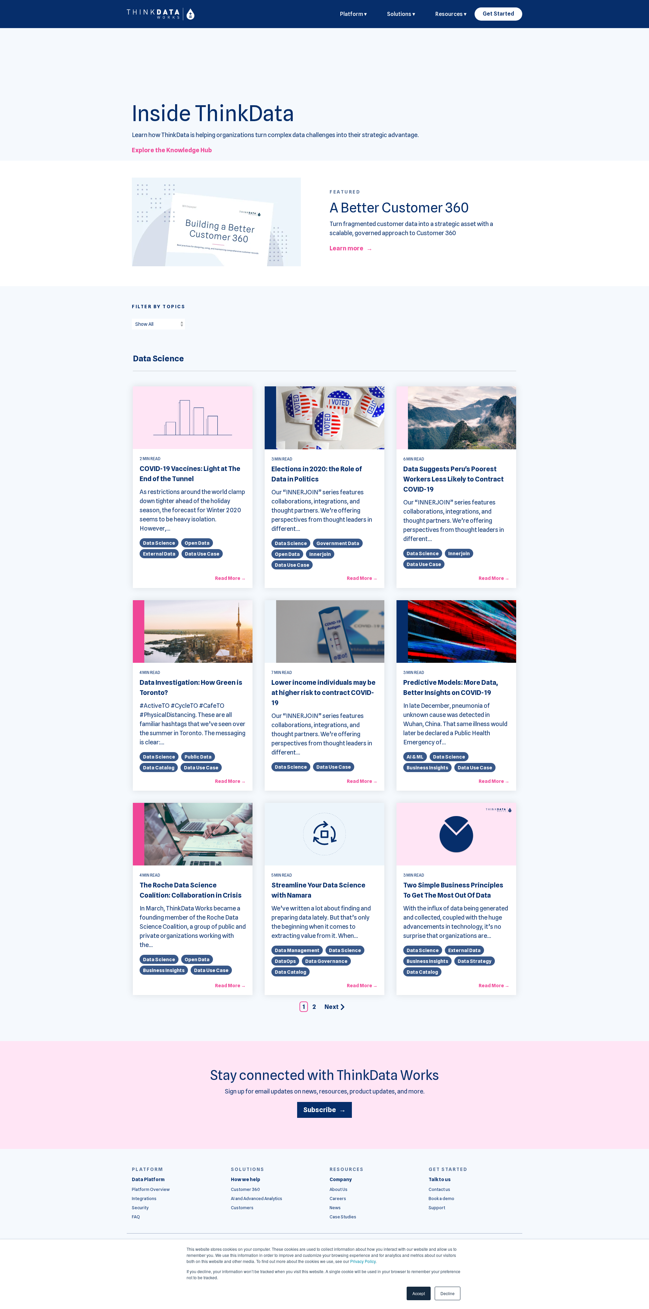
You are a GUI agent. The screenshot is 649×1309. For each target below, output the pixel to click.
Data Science (159, 543)
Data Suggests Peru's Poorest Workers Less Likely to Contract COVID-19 (453, 479)
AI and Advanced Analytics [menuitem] (256, 1198)
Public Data (198, 757)
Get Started (498, 13)
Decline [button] (447, 1293)
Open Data (197, 543)
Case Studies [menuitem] (343, 1216)
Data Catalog (158, 767)
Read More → (230, 578)
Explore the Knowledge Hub (172, 150)
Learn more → (351, 248)
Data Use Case (202, 554)
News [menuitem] (335, 1207)
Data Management (297, 950)
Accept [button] (418, 1293)
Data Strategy (474, 961)
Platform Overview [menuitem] (151, 1189)
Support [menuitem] (437, 1207)
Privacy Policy (363, 1261)
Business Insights (427, 767)
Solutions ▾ (401, 14)
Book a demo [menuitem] (441, 1198)
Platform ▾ (353, 14)
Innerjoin (320, 554)
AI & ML (415, 757)
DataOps (285, 961)
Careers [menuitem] (338, 1198)
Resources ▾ (450, 14)
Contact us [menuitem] (439, 1189)
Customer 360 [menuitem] (245, 1189)
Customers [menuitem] (242, 1207)
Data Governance (326, 961)
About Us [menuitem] (338, 1189)
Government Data (337, 543)
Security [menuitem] (140, 1207)
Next (331, 1006)
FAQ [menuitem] (136, 1216)
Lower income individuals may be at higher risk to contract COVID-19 (323, 692)
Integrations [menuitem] (144, 1198)
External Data (159, 554)
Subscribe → (324, 1110)
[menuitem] (148, 1179)
